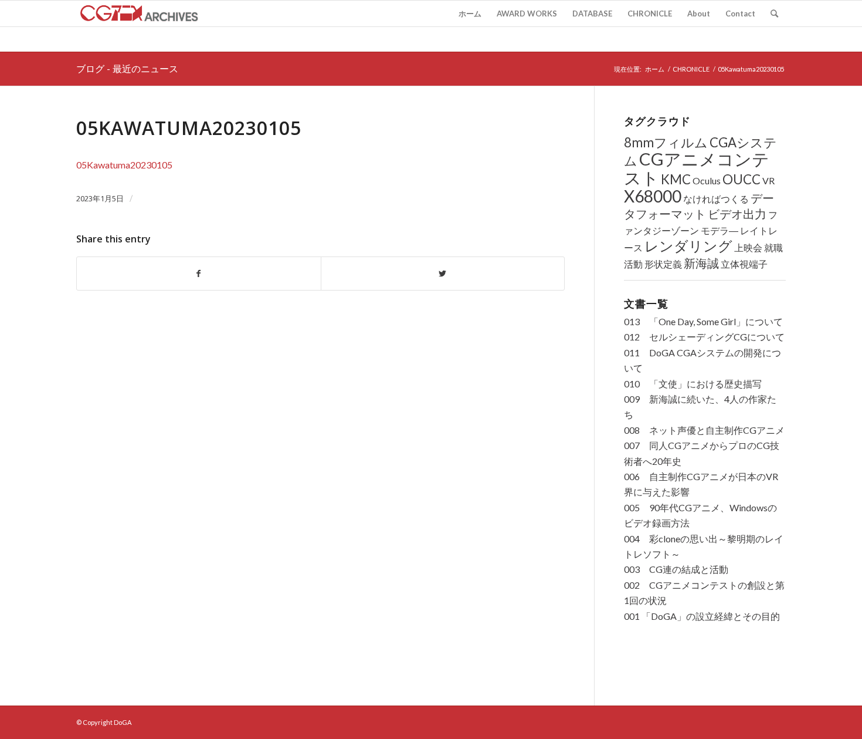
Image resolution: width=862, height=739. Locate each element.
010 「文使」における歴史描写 (693, 383)
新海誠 (701, 263)
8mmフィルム (666, 142)
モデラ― (719, 230)
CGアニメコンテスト (696, 168)
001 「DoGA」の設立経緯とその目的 (702, 616)
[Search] (774, 13)
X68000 (652, 196)
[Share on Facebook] (199, 273)
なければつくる (716, 198)
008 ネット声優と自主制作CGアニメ (704, 430)
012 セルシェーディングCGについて (704, 336)
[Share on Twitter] (443, 273)
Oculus (707, 180)
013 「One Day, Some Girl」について (703, 321)
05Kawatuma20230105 (188, 127)
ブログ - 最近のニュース (127, 68)
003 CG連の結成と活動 (676, 569)
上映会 (748, 247)
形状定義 (663, 263)
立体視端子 (744, 263)
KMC (676, 179)
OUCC (741, 179)
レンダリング (688, 245)
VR (768, 180)
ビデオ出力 (737, 214)
